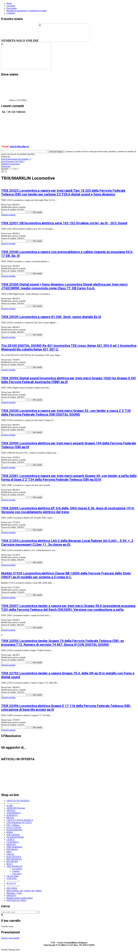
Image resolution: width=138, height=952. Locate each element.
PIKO (9, 852)
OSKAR (10, 854)
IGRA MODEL (13, 835)
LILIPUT (10, 839)
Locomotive (17, 869)
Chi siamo (10, 6)
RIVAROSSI (12, 861)
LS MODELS (12, 842)
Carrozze (16, 871)
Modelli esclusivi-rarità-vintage (19, 898)
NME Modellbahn (14, 847)
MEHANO (11, 844)
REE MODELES (14, 859)
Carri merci (16, 873)
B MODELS (12, 815)
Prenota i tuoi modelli (10, 938)
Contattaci (10, 13)
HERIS (9, 832)
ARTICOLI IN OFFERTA (18, 801)
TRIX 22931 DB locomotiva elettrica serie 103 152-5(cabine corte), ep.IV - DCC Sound (64, 223)
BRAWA (10, 818)
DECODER (11, 888)
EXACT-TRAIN (13, 827)
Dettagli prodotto (8, 215)
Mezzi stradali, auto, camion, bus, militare (24, 890)
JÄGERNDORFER (15, 837)
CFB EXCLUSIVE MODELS (19, 820)
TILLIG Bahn (12, 876)
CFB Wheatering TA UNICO (19, 822)
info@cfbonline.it (19, 146)
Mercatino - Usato (14, 893)
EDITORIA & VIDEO (16, 900)
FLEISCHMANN (14, 830)
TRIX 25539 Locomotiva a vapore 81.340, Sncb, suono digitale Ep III (51, 317)
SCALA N (11, 883)
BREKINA (11, 895)
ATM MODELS (13, 813)
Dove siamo (11, 8)
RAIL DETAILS (13, 856)
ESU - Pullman (12, 825)
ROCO (9, 864)
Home (9, 3)
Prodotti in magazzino (10, 164)
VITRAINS (11, 878)
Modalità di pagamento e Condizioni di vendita (26, 10)
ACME (9, 805)
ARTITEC (11, 810)
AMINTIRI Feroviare (15, 808)
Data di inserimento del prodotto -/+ (16, 159)
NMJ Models (12, 849)
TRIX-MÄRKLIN (14, 866)
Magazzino (6, 166)
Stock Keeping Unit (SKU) (12, 161)
